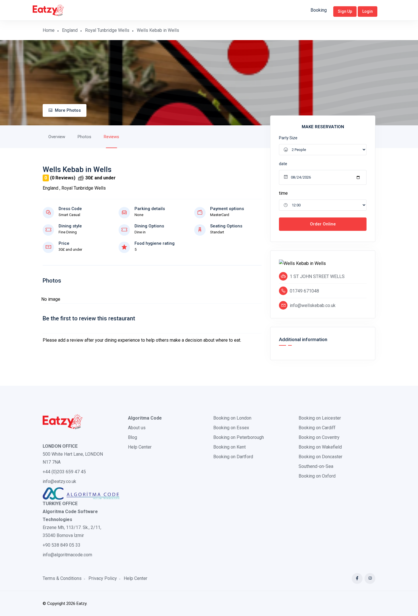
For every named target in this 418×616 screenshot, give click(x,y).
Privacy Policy (102, 578)
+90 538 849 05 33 (61, 545)
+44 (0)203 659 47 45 (64, 471)
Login (367, 11)
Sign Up (345, 11)
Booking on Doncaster (320, 456)
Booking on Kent (229, 447)
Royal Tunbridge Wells (107, 30)
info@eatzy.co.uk (59, 481)
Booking (319, 10)
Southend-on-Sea (316, 466)
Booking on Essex (231, 427)
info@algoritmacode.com (67, 554)
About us (137, 427)
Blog (132, 437)
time (283, 193)
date (283, 163)
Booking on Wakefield (320, 447)
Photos (84, 136)
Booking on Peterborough (238, 437)
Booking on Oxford (317, 476)
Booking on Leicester (320, 418)
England (70, 30)
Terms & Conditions (62, 578)
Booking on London (232, 418)
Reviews (111, 136)
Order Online (323, 224)
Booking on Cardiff (317, 427)
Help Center (140, 447)
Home (49, 30)
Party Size (288, 138)
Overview (56, 136)
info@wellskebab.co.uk (313, 305)
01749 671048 (304, 291)
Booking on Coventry (319, 437)
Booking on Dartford (233, 456)
